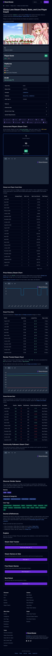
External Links (8, 107)
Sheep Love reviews (32, 364)
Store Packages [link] (17, 122)
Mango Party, (26, 95)
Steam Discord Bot (8, 635)
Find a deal (25, 559)
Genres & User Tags (9, 111)
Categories (6, 616)
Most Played (29, 597)
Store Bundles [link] (8, 122)
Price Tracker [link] (23, 119)
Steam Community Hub (33, 527)
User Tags (6, 619)
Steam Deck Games (31, 607)
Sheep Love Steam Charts (22, 5)
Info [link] (24, 122)
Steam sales (18, 314)
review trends (26, 16)
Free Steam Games (31, 619)
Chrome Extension (8, 632)
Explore (46, 2)
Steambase (28, 635)
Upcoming (29, 605)
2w (5, 158)
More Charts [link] (38, 122)
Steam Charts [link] (8, 119)
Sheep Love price (11, 279)
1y (12, 158)
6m (9, 283)
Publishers (6, 624)
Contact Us (35, 653)
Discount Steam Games (32, 616)
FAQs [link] (45, 122)
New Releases (30, 602)
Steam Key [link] (32, 119)
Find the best (25, 583)
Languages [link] (31, 122)
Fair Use (25, 653)
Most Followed (30, 600)
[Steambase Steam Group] (28, 640)
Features (7, 103)
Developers (6, 621)
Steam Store (35, 526)
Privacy (16, 653)
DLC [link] (44, 119)
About (29, 653)
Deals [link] (38, 119)
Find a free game (25, 571)
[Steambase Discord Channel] (26, 640)
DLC (5, 597)
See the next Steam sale (25, 547)
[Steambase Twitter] (30, 640)
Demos (5, 600)
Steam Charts (7, 605)
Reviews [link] (15, 119)
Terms (20, 653)
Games (7, 5)
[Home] (3, 5)
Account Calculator (8, 643)
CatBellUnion (25, 92)
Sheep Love (13, 5)
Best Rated (29, 595)
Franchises (6, 626)
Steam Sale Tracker (31, 614)
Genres (5, 614)
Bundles (5, 602)
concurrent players (17, 16)
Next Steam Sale (8, 640)
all (14, 158)
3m (9, 158)
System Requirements (10, 114)
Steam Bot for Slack (8, 637)
